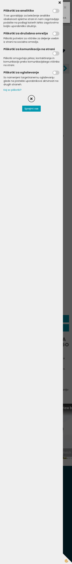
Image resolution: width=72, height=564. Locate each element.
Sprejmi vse (31, 108)
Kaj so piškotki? (12, 90)
